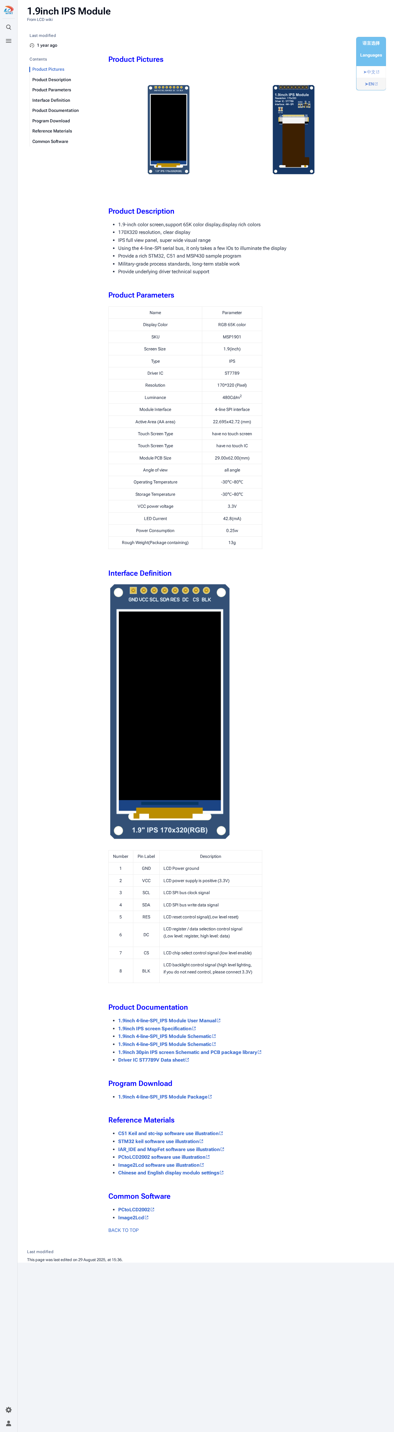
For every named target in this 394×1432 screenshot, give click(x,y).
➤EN (369, 83)
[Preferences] (8, 1410)
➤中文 (369, 71)
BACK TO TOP (123, 1230)
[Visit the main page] (8, 10)
